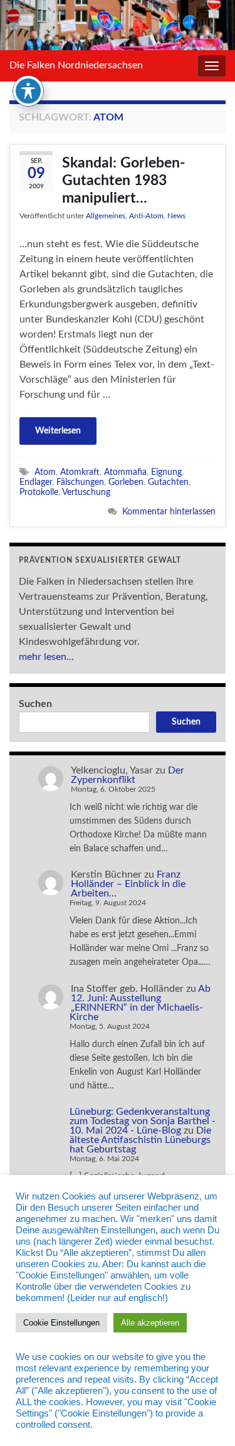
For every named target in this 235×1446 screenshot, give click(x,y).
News (176, 216)
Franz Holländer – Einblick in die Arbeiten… (128, 883)
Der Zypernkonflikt (127, 775)
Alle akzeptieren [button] (150, 1322)
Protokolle (38, 492)
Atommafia (125, 472)
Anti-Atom (146, 216)
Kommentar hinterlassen (169, 511)
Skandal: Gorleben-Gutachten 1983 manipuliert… (123, 180)
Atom (45, 472)
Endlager (35, 482)
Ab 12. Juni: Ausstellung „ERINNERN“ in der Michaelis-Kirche (140, 1003)
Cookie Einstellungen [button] (61, 1322)
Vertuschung (86, 492)
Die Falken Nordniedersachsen (76, 65)
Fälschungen (80, 482)
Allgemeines (105, 216)
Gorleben (126, 482)
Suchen (35, 704)
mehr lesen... (46, 657)
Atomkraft (80, 472)
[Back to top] (206, 1417)
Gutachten (168, 482)
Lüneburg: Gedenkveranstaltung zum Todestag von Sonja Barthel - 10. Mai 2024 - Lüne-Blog (143, 1121)
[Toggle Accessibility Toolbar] (28, 91)
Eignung (166, 472)
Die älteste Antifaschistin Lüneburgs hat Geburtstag (140, 1139)
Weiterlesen (58, 431)
